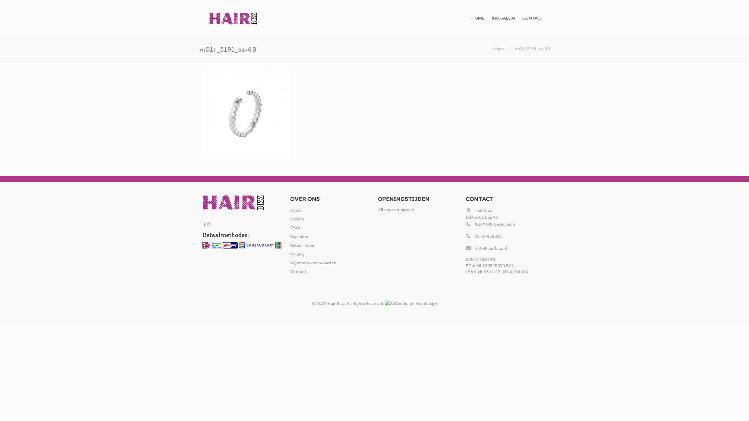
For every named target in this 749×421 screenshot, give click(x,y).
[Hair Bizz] (233, 18)
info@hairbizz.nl (491, 248)
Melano (297, 219)
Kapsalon (299, 236)
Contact (298, 271)
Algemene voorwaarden (313, 262)
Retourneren (302, 245)
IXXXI (296, 227)
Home (498, 48)
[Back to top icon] (721, 409)
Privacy (297, 254)
